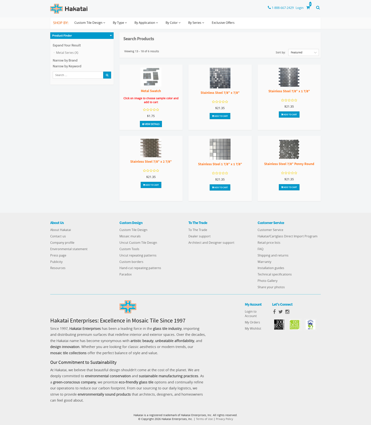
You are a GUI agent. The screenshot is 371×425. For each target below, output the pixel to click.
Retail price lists (269, 242)
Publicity (56, 262)
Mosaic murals (130, 236)
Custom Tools (129, 249)
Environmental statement (69, 249)
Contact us (58, 236)
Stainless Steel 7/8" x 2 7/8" (151, 161)
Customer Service (270, 230)
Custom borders (131, 262)
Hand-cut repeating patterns (140, 268)
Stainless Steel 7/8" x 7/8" (220, 92)
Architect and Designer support (211, 242)
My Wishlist (253, 328)
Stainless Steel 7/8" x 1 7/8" (289, 91)
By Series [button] (195, 23)
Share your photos (271, 287)
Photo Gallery (267, 281)
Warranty (264, 262)
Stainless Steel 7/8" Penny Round (289, 164)
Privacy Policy (224, 419)
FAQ (260, 249)
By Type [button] (119, 23)
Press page (58, 255)
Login (300, 8)
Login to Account (251, 313)
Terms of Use (204, 419)
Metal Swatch (151, 91)
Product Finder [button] (62, 35)
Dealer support (199, 236)
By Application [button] (145, 23)
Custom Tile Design (133, 230)
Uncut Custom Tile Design (138, 242)
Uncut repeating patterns (138, 255)
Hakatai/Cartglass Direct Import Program (287, 236)
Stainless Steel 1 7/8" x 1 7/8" (220, 164)
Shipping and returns (273, 255)
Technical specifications (275, 274)
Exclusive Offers (223, 23)
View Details (152, 124)
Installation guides (271, 268)
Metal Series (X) (67, 52)
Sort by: (281, 52)
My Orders (252, 322)
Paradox (125, 274)
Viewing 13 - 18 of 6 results (141, 51)
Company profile (62, 242)
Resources (58, 268)
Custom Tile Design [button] (88, 23)
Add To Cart (221, 116)
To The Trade (197, 230)
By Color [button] (172, 23)
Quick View (151, 77)
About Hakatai (60, 230)
